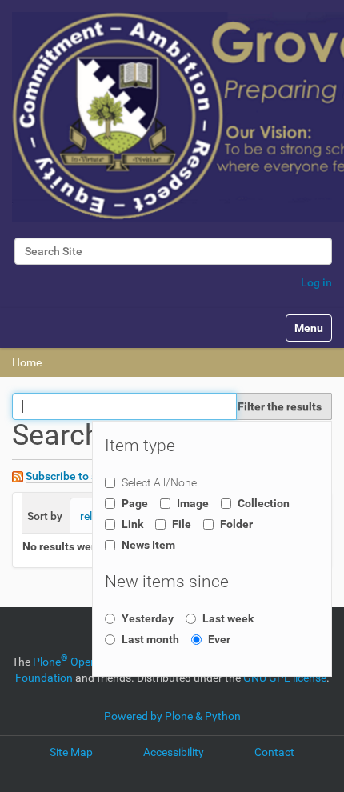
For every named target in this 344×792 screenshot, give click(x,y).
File (181, 524)
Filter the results (280, 406)
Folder (236, 524)
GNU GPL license (284, 677)
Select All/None (159, 482)
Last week (228, 618)
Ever (219, 639)
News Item (148, 544)
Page (135, 503)
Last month (150, 639)
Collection (264, 503)
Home (27, 362)
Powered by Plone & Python (172, 716)
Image (193, 503)
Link (132, 524)
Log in (316, 282)
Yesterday (148, 618)
